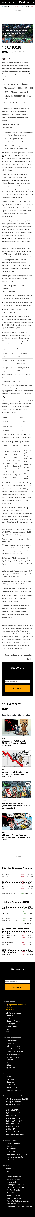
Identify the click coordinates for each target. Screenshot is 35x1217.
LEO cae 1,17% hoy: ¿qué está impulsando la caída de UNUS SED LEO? (17, 837)
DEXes (16, 22)
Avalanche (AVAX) (15, 1132)
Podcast (11, 1032)
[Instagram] (10, 47)
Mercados (10, 1079)
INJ (3, 944)
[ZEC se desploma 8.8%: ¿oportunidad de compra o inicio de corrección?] (16, 790)
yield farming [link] (10, 564)
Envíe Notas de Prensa (15, 1049)
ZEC (3, 888)
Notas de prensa (12, 1087)
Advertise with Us (13, 1046)
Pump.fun (8, 908)
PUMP (3, 908)
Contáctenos (11, 1041)
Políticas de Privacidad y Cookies (19, 1206)
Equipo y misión (12, 1057)
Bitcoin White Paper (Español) (18, 1201)
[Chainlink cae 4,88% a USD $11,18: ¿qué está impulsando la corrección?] (16, 728)
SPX (3, 916)
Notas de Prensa (12, 1021)
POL (3, 935)
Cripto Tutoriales (12, 1026)
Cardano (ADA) (14, 1126)
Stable (8, 949)
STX (3, 906)
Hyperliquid (8, 891)
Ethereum (8, 879)
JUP (3, 155)
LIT (3, 940)
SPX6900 (8, 916)
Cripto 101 (10, 1193)
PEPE (3, 954)
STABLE (4, 949)
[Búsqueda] (7, 2)
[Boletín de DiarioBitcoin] (19, 47)
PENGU (4, 942)
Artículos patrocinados (15, 1090)
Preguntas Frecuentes (15, 1187)
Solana (7, 883)
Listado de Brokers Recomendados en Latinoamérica (13, 1179)
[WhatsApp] (5, 47)
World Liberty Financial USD (11, 893)
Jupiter (7, 913)
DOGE (26, 6)
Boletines (10, 1159)
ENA (3, 937)
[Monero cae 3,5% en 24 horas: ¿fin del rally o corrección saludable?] (16, 759)
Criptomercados (14, 1013)
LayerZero (9, 932)
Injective (9, 944)
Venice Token (10, 947)
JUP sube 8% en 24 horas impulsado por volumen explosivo (15, 33)
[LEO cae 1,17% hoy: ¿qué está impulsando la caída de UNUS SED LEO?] (17, 822)
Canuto (11, 59)
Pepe (8, 954)
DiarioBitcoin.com (28, 896)
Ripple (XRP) (13, 1115)
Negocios (10, 1082)
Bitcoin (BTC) (13, 1110)
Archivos (9, 1174)
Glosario (9, 1029)
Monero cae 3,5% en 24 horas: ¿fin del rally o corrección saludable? (15, 774)
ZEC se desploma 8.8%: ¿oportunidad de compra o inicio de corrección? (16, 805)
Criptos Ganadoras (13, 902)
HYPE (8, 6)
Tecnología (10, 1085)
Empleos (9, 1060)
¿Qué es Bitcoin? (13, 1195)
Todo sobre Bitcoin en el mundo (18, 1154)
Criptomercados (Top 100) (18, 1099)
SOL (3, 883)
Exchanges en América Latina (17, 1185)
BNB (3, 886)
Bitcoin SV (8, 918)
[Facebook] (8, 47)
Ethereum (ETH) (14, 1113)
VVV (3, 947)
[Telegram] (16, 47)
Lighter (8, 940)
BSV (3, 918)
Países (9, 1077)
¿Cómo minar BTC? (14, 1198)
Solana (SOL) (13, 1124)
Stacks (7, 906)
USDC (3, 876)
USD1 (3, 893)
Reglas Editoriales (13, 1054)
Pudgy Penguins (10, 942)
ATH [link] (5, 99)
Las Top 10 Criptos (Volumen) (18, 868)
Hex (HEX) (12, 1129)
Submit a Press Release (15, 1051)
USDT (3, 872)
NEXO (3, 911)
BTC (3, 874)
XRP (3, 881)
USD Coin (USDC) (15, 1118)
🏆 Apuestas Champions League (16, 1006)
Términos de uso (12, 1204)
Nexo (7, 911)
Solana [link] (26, 71)
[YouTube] (13, 47)
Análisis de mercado (7, 22)
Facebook (12, 1065)
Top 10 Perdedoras (15, 1104)
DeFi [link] (20, 71)
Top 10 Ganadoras (15, 1102)
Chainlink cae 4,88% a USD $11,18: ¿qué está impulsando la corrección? (15, 743)
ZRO (3, 932)
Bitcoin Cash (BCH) (15, 1121)
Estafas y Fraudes (13, 1190)
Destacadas (11, 1149)
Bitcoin (7, 874)
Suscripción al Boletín (14, 1157)
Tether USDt (8, 872)
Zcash (7, 888)
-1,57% (17, 6)
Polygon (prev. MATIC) (12, 935)
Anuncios (10, 1043)
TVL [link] (5, 254)
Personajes (10, 1151)
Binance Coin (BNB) (16, 1134)
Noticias (9, 1015)
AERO (3, 951)
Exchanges (10, 1024)
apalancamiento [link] (7, 238)
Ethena (8, 937)
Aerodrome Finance (11, 951)
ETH (3, 879)
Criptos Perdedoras (13, 928)
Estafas (9, 1018)
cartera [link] (11, 522)
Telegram (12, 1068)
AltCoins (4, 738)
